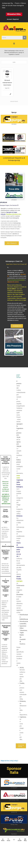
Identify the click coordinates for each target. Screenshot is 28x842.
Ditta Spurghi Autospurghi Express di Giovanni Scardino (7, 83)
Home (2, 840)
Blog (25, 840)
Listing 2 (15, 760)
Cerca (8, 840)
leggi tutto (7, 88)
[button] (14, 14)
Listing (11, 760)
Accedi (19, 840)
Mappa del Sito (5, 760)
